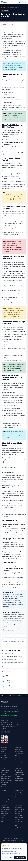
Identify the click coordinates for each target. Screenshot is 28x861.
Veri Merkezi (4, 784)
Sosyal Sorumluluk (5, 807)
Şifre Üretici (17, 813)
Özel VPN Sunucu (5, 770)
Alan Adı (16, 759)
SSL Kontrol (17, 803)
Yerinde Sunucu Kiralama (6, 780)
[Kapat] (25, 846)
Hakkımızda (3, 792)
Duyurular (3, 817)
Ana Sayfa (3, 7)
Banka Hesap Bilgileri (5, 799)
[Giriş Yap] (19, 2)
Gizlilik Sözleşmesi (16, 840)
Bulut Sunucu (4, 747)
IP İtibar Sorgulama (19, 829)
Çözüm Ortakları (4, 805)
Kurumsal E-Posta (19, 778)
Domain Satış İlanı (19, 772)
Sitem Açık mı (18, 796)
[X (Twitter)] (2, 732)
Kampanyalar (4, 815)
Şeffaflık (20, 842)
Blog (2, 821)
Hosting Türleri (18, 757)
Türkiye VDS (3, 751)
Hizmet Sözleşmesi (7, 840)
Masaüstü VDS (4, 757)
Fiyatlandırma (4, 811)
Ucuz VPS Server (5, 761)
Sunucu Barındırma (5, 766)
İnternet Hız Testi (19, 817)
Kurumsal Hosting (19, 751)
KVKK (23, 840)
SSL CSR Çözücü (18, 805)
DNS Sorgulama (18, 821)
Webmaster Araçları (19, 792)
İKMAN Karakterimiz (5, 809)
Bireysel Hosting (18, 749)
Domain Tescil (18, 768)
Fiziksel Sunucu (4, 764)
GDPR (15, 842)
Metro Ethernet (4, 782)
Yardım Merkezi (9, 7)
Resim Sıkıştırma (18, 811)
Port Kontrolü (18, 827)
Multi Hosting (18, 755)
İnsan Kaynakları (4, 803)
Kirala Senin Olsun (5, 772)
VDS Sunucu (3, 749)
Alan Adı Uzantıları (19, 766)
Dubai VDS (3, 755)
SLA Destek (3, 786)
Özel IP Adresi (4, 774)
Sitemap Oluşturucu (19, 809)
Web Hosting (18, 747)
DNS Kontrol (17, 819)
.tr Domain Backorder (19, 774)
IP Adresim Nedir (18, 794)
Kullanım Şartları (9, 842)
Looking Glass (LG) (19, 832)
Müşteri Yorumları (4, 813)
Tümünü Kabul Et (20, 857)
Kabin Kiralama (4, 768)
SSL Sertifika (18, 776)
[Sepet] (22, 2)
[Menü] (25, 2)
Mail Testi (17, 825)
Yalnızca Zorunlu (8, 857)
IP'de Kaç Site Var (19, 799)
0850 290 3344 (5, 720)
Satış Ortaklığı (4, 801)
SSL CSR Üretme (18, 807)
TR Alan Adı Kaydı (19, 761)
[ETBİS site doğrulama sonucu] (14, 739)
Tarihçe (2, 794)
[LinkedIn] (8, 732)
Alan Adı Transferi (19, 764)
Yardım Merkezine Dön (8, 24)
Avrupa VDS (3, 753)
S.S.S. (2, 819)
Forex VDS (3, 759)
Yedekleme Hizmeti (5, 778)
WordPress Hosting (19, 753)
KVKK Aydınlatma (13, 853)
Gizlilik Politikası (5, 853)
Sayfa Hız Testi (18, 815)
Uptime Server (18, 823)
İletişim (2, 796)
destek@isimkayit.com (7, 722)
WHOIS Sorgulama (19, 770)
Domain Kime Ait (18, 801)
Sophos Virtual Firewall (6, 776)
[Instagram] (5, 732)
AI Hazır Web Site (19, 780)
